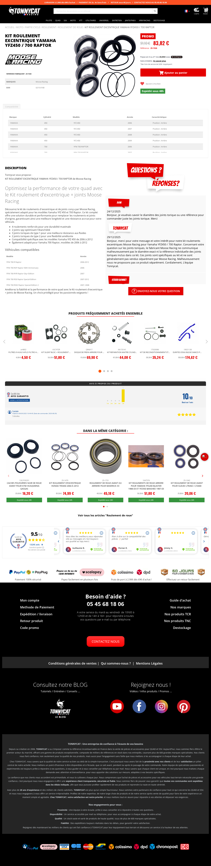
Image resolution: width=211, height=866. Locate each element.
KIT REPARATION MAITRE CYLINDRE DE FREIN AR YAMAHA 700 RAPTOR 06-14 (122, 352)
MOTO (19, 27)
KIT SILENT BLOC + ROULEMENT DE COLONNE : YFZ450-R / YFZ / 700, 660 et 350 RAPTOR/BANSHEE (56, 352)
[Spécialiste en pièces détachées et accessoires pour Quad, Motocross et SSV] (24, 11)
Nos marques (180, 607)
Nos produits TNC (177, 621)
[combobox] (106, 11)
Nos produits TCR (177, 614)
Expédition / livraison (36, 614)
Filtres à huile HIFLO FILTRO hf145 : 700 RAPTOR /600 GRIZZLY (23, 352)
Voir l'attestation (19, 400)
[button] (76, 66)
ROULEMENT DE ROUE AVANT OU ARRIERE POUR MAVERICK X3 (106, 484)
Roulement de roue (70, 27)
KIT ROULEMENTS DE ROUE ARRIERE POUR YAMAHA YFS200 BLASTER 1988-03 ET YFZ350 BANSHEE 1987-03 (146, 486)
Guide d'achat (180, 600)
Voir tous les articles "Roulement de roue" (105, 515)
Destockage (182, 627)
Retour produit (31, 621)
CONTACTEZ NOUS (105, 641)
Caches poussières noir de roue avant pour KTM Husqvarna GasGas (24, 486)
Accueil (9, 27)
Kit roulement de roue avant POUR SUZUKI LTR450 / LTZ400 (187, 484)
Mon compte (29, 600)
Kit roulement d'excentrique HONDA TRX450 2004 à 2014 (65, 484)
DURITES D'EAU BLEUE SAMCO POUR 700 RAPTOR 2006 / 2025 (188, 352)
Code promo (29, 627)
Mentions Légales (149, 663)
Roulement (49, 27)
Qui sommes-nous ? (116, 663)
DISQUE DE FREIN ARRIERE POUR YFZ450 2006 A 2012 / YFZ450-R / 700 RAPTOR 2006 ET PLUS (89, 352)
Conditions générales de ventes (72, 663)
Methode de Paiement (37, 607)
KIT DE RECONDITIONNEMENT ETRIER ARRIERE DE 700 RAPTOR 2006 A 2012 (155, 352)
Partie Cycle (32, 27)
